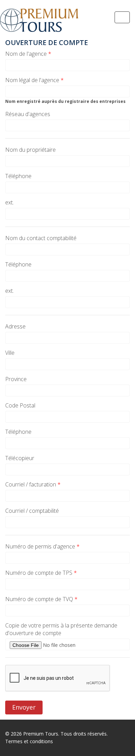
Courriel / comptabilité (32, 511)
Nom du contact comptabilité (40, 238)
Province (16, 379)
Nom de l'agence (28, 54)
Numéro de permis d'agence (42, 546)
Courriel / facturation (33, 484)
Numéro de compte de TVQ (41, 599)
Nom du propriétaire (30, 149)
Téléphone (18, 176)
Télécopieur (19, 458)
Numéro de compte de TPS (41, 573)
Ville (10, 353)
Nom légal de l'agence (34, 80)
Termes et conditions (29, 741)
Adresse (15, 326)
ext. (9, 202)
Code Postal (20, 405)
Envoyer (24, 707)
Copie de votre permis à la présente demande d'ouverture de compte (61, 629)
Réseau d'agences (27, 114)
